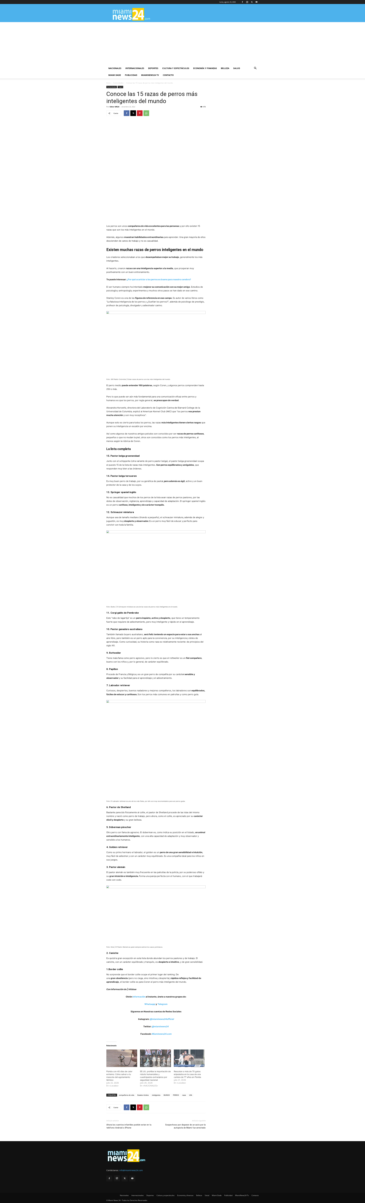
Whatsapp (149, 1004)
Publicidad (131, 75)
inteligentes (156, 1095)
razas (184, 1095)
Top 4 (120, 87)
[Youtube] (256, 2)
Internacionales (134, 68)
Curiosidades (118, 83)
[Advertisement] (182, 43)
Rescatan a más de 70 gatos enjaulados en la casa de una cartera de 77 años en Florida (187, 1074)
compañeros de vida (126, 1095)
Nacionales (114, 68)
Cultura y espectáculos (175, 68)
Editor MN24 (114, 107)
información (139, 996)
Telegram (163, 1004)
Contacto (168, 75)
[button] (255, 68)
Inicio (108, 83)
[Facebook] (242, 2)
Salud (236, 68)
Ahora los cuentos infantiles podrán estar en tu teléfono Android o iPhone (128, 1126)
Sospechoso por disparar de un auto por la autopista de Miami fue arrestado (185, 1126)
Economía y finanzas (205, 68)
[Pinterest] (140, 113)
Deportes (153, 68)
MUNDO (167, 1095)
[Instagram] (247, 2)
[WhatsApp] (146, 113)
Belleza (225, 68)
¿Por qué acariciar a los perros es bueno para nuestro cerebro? (159, 279)
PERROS (176, 1095)
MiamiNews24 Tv (150, 75)
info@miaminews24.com (131, 1170)
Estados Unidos (143, 1095)
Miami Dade (114, 75)
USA (190, 1095)
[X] (252, 2)
